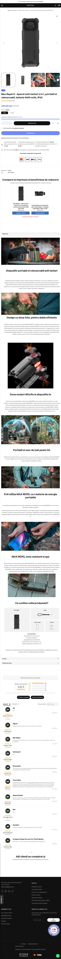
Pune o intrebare (38, 697)
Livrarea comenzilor (6, 918)
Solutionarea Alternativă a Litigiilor (41, 900)
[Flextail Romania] (30, 5)
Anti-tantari (11, 172)
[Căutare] (55, 5)
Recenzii (1, 900)
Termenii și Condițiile (18, 128)
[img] (8, 714)
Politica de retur (5, 923)
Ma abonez (53, 920)
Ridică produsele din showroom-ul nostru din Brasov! (15, 138)
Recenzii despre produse (30, 678)
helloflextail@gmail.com (7, 887)
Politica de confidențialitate (39, 892)
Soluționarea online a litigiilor (39, 903)
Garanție (3, 921)
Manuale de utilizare (37, 897)
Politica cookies (36, 895)
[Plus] (10, 123)
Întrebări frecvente (37, 886)
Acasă (9, 10)
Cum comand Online (6, 912)
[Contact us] (58, 956)
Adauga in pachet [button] (21, 213)
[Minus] (3, 123)
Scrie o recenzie (24, 697)
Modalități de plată (6, 915)
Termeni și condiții (37, 889)
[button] (57, 42)
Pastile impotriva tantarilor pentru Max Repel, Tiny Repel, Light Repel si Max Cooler (40, 207)
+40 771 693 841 (5, 884)
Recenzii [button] (5, 704)
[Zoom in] (57, 16)
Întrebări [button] (15, 704)
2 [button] (31, 852)
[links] (2, 891)
